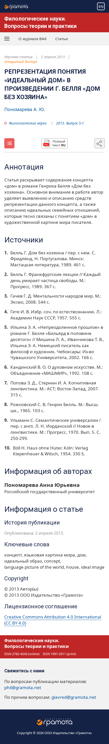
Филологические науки (28, 123)
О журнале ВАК (33, 38)
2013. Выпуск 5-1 (70, 123)
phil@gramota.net (22, 687)
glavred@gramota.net (73, 697)
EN (101, 6)
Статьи (61, 38)
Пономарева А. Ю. (24, 109)
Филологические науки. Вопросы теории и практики (36, 643)
